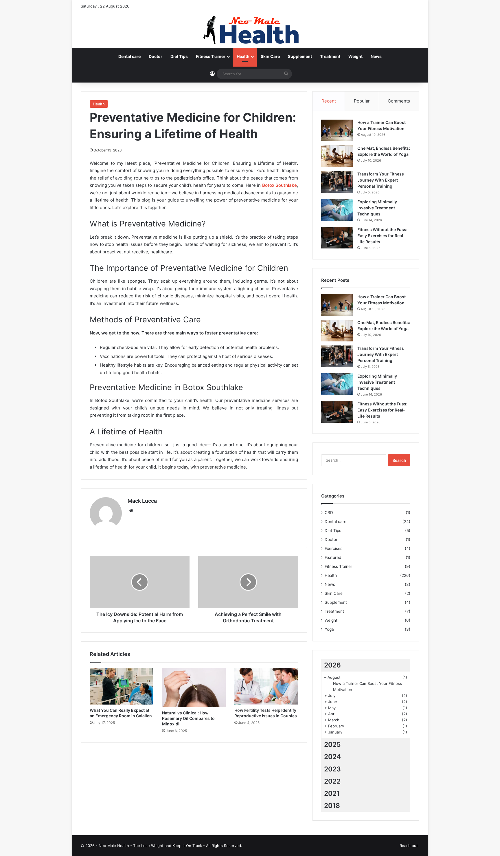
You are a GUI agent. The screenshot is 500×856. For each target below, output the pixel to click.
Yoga (329, 629)
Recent (328, 101)
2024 (332, 757)
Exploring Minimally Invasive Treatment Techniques (377, 207)
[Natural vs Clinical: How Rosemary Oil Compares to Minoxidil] (194, 687)
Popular (362, 101)
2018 (332, 806)
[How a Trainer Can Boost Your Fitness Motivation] (337, 130)
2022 (332, 781)
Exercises (333, 548)
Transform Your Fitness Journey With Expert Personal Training (380, 180)
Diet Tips (179, 56)
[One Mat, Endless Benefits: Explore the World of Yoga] (337, 156)
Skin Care (270, 56)
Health (243, 56)
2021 (332, 793)
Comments (399, 101)
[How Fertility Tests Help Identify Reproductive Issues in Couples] (266, 686)
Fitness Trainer (210, 56)
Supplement (300, 56)
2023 (332, 769)
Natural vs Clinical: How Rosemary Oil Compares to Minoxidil (188, 718)
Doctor (155, 56)
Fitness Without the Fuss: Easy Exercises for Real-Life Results (382, 235)
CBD (329, 512)
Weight (355, 56)
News (376, 56)
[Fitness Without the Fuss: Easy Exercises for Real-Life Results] (337, 237)
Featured (333, 557)
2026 (332, 665)
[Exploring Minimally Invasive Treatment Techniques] (337, 210)
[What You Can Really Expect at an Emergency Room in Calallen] (121, 686)
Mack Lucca (142, 501)
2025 (332, 744)
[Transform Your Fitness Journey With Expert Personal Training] (337, 182)
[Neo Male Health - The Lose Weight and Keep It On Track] (250, 30)
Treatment (330, 56)
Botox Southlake (279, 185)
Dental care (129, 56)
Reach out (409, 845)
